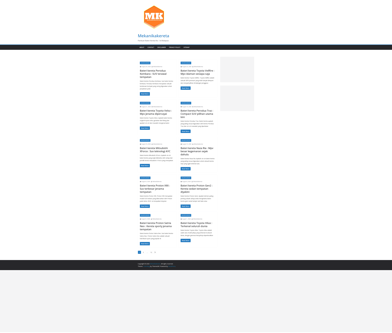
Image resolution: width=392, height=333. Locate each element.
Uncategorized (145, 63)
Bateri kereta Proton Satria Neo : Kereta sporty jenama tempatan (156, 226)
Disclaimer (161, 47)
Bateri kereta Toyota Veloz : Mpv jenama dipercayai (156, 112)
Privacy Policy (174, 47)
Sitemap (187, 47)
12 (151, 252)
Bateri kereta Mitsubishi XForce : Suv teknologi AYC (155, 149)
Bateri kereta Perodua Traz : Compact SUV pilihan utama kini (197, 114)
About (141, 47)
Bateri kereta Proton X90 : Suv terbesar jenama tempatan (155, 188)
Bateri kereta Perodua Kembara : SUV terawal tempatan (153, 74)
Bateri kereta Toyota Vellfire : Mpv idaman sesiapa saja (197, 72)
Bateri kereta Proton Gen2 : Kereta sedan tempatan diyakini (196, 188)
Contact (151, 47)
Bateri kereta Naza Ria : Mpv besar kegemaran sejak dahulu (197, 151)
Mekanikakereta (153, 35)
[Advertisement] (237, 69)
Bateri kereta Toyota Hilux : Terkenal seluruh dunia (196, 224)
